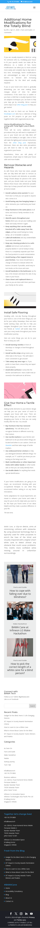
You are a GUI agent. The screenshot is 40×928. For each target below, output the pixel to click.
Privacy (32, 917)
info (7, 30)
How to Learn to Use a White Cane (16, 727)
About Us (9, 898)
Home (8, 888)
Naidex (6, 758)
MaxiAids (9, 445)
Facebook (15, 699)
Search (32, 706)
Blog (7, 895)
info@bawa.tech (9, 771)
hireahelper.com (9, 114)
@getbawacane (24, 697)
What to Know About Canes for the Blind (18, 731)
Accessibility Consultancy (14, 891)
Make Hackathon (20, 624)
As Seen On (8, 748)
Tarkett (17, 329)
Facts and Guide (26, 30)
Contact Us (9, 901)
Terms (19, 920)
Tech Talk (7, 765)
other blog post (22, 105)
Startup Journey (9, 762)
